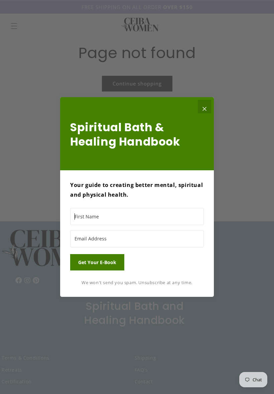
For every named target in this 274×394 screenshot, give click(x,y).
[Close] (204, 106)
